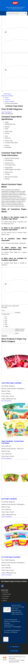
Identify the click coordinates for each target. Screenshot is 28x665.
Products (7, 99)
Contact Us (5, 598)
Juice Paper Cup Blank (9, 499)
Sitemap (5, 600)
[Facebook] (2, 587)
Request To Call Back (7, 96)
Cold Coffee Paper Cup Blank (11, 383)
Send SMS (15, 650)
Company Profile (7, 594)
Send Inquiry (7, 94)
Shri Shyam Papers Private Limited (15, 8)
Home (6, 97)
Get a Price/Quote (6, 112)
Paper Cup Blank (9, 101)
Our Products (6, 596)
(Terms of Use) (12, 658)
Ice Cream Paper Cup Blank (10, 557)
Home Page (5, 592)
